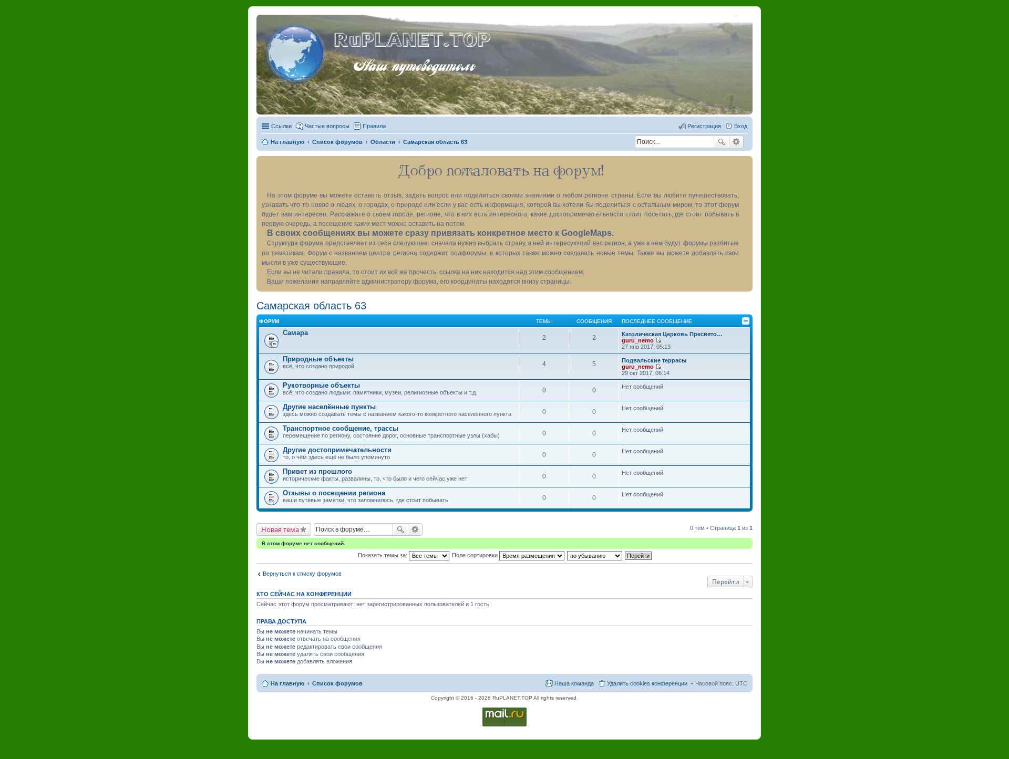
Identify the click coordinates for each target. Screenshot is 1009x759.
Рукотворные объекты (321, 385)
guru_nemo (638, 340)
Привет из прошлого (317, 471)
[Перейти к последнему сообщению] (658, 340)
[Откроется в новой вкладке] (504, 726)
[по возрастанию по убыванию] (595, 555)
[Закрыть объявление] (744, 164)
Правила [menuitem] (374, 126)
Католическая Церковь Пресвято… (672, 334)
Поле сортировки (475, 555)
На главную (287, 683)
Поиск (721, 142)
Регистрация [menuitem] (704, 126)
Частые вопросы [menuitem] (327, 126)
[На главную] (296, 52)
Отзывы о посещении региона (334, 493)
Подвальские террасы (654, 360)
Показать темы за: (383, 555)
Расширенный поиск (736, 142)
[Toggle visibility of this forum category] (746, 321)
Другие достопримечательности (337, 450)
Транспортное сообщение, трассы (340, 428)
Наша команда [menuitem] (574, 683)
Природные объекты (318, 359)
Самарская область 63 (311, 305)
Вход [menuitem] (740, 126)
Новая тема (280, 529)
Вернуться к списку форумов (302, 573)
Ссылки (281, 126)
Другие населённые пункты (329, 407)
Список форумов (337, 683)
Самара (295, 333)
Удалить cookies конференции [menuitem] (647, 683)
